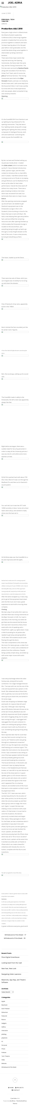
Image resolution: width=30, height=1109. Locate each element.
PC (2, 1041)
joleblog (4, 1034)
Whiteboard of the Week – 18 (14, 938)
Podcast (4, 1052)
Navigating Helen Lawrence (11, 974)
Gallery (4, 1027)
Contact (16, 1090)
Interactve (5, 1030)
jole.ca (4, 76)
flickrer (4, 1019)
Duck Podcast (6, 1008)
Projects (20, 1088)
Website (4, 1063)
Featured (4, 1016)
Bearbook (4, 1005)
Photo (3, 1049)
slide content (8, 165)
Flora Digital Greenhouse (10, 957)
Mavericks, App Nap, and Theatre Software (14, 981)
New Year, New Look (9, 968)
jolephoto (4, 1038)
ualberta (4, 24)
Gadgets (4, 1023)
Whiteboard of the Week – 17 (15, 935)
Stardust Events (23, 68)
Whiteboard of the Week (9, 1067)
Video (3, 1060)
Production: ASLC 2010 (12, 28)
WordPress (12, 1101)
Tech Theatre (8, 20)
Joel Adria (14, 1098)
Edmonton (5, 1012)
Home (11, 1088)
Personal (6, 19)
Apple (3, 1001)
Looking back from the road (12, 963)
